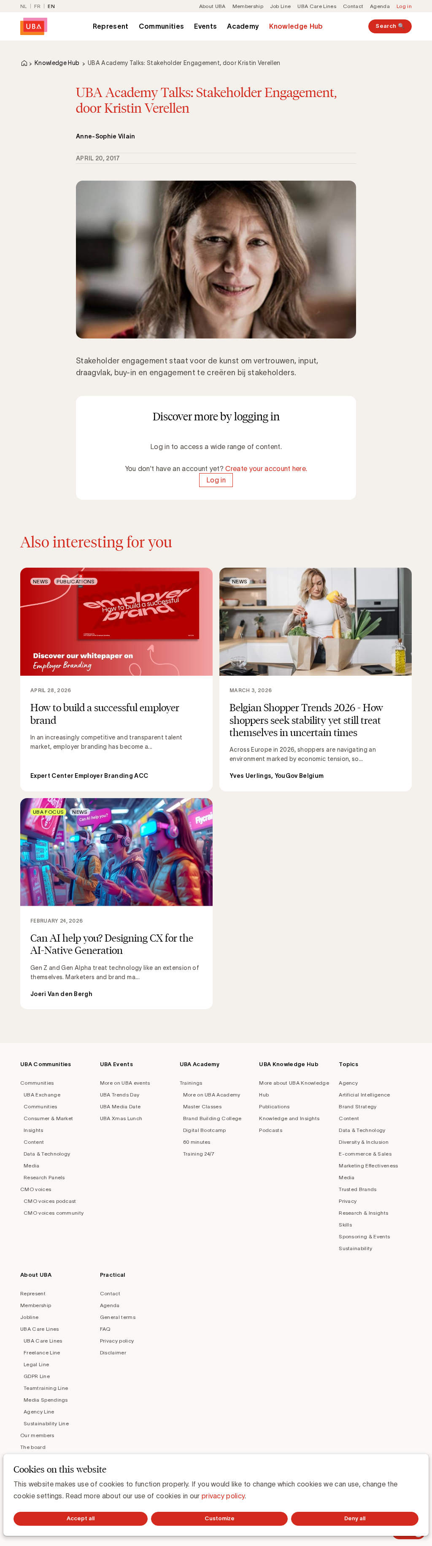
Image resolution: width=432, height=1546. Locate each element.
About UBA (212, 6)
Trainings (191, 1083)
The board (33, 1447)
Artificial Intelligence (364, 1094)
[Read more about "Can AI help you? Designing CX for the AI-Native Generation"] (116, 904)
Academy (243, 26)
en (51, 6)
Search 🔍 (390, 26)
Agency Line (39, 1411)
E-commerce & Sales (365, 1153)
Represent (111, 26)
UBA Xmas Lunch (121, 1118)
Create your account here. (266, 468)
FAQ (105, 1329)
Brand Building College (212, 1118)
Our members (37, 1435)
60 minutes (197, 1142)
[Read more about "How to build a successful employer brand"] (116, 679)
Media (32, 1165)
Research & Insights (363, 1213)
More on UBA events (125, 1083)
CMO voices (35, 1189)
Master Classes (202, 1106)
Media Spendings (46, 1400)
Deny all (354, 1518)
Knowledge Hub (296, 26)
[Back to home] (33, 26)
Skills (345, 1224)
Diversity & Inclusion (364, 1142)
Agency (348, 1083)
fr (37, 6)
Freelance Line (42, 1352)
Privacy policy (117, 1340)
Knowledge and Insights (289, 1118)
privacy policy (223, 1496)
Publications (274, 1106)
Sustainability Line (46, 1423)
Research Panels (44, 1177)
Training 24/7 (199, 1153)
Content (34, 1142)
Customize (220, 1518)
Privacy (347, 1201)
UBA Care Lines (316, 6)
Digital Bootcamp (204, 1130)
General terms (117, 1317)
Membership (247, 6)
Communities (161, 26)
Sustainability (355, 1248)
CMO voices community (54, 1213)
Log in (404, 6)
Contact (353, 6)
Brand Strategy (357, 1106)
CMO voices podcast (50, 1201)
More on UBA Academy (211, 1094)
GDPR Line (37, 1376)
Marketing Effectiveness (368, 1165)
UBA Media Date (120, 1106)
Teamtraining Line (46, 1388)
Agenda (380, 6)
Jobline (29, 1317)
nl (23, 6)
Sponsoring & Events (364, 1236)
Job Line (280, 6)
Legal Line (36, 1364)
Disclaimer (113, 1352)
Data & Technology (47, 1153)
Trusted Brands (357, 1189)
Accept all (80, 1518)
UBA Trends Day (119, 1094)
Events (205, 26)
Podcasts (270, 1130)
